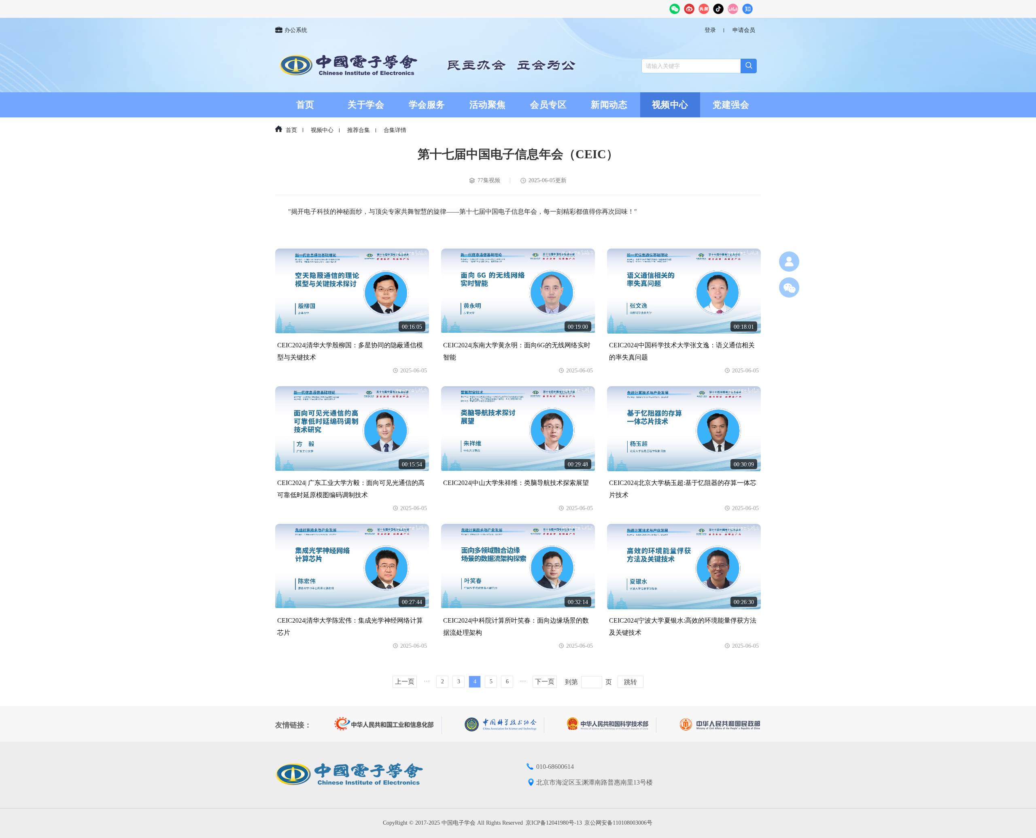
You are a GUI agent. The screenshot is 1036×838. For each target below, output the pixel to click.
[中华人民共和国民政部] (720, 725)
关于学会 (366, 105)
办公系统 (295, 30)
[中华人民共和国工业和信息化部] (388, 725)
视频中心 (670, 105)
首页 (305, 105)
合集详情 (395, 130)
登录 (710, 30)
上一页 (404, 681)
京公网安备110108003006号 (618, 823)
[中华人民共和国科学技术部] (611, 725)
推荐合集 (358, 130)
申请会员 (743, 30)
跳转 (630, 681)
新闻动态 (609, 105)
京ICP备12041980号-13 (554, 823)
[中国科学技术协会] (504, 725)
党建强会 (731, 105)
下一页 (544, 681)
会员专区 (548, 105)
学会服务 (427, 105)
